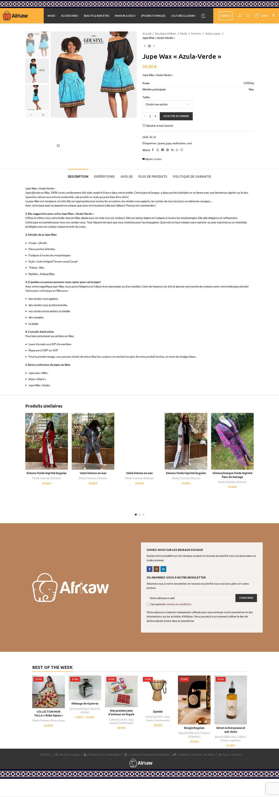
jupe (168, 143)
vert (189, 143)
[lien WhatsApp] (177, 150)
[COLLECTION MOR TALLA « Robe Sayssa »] (48, 692)
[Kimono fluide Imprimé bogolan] (46, 441)
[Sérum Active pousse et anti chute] (230, 700)
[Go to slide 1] (136, 515)
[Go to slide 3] (143, 515)
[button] (31, 115)
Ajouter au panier (176, 116)
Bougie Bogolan (194, 727)
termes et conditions (178, 604)
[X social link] (157, 150)
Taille (145, 97)
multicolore (179, 143)
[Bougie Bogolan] (194, 700)
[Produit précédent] (144, 46)
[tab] (78, 175)
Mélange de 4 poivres (85, 703)
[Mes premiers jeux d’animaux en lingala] (121, 691)
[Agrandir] (58, 145)
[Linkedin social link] (172, 150)
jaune (161, 143)
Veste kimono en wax (93, 473)
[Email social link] (162, 150)
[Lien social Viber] (181, 150)
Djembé (158, 711)
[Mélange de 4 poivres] (85, 688)
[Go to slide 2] (140, 515)
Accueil (146, 33)
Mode (183, 33)
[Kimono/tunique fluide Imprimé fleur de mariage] (232, 441)
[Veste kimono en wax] (93, 441)
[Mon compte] (240, 16)
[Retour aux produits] (149, 46)
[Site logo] (15, 15)
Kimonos (56, 478)
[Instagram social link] (156, 569)
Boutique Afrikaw (165, 33)
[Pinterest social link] (167, 150)
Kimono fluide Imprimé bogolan (47, 473)
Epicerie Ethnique (79, 708)
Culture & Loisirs (118, 719)
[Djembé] (158, 692)
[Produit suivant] (154, 46)
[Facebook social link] (153, 150)
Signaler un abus (153, 159)
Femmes (196, 33)
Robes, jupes (213, 33)
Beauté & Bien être (189, 732)
